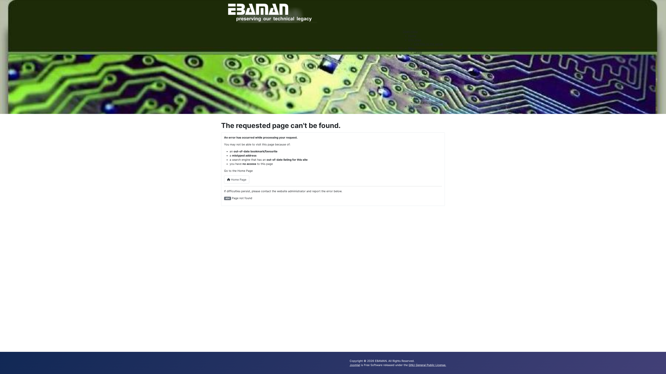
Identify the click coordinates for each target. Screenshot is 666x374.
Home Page (238, 179)
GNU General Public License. (427, 365)
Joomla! (355, 365)
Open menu (410, 31)
